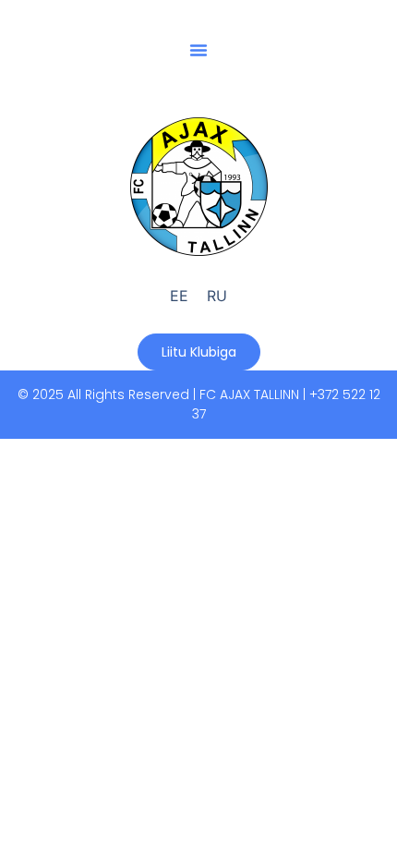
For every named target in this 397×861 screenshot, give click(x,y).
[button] (198, 50)
